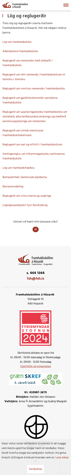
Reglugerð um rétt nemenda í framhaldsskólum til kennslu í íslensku (33, 77)
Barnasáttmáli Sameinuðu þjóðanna (24, 177)
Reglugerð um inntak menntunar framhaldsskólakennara (22, 133)
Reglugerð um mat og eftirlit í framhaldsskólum (32, 144)
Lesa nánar (62, 457)
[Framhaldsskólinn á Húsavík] (15, 4)
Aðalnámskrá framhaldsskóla (20, 51)
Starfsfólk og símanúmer (35, 366)
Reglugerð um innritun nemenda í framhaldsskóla (33, 88)
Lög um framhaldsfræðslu (18, 168)
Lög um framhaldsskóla (16, 42)
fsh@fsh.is (35, 279)
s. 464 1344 (35, 273)
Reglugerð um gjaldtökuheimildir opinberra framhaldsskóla (29, 100)
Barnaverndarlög (12, 186)
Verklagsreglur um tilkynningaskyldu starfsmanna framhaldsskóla (33, 156)
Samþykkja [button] (35, 469)
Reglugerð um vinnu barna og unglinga (26, 196)
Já (35, 229)
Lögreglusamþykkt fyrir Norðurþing (24, 205)
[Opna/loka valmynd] (66, 5)
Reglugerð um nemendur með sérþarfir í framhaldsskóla (27, 63)
